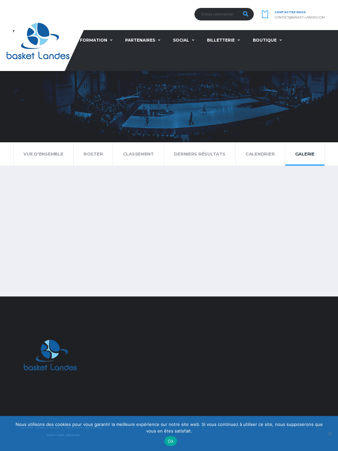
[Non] (329, 433)
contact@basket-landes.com (300, 17)
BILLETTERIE (221, 40)
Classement (138, 153)
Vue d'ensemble (43, 153)
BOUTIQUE (265, 40)
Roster (93, 153)
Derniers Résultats (199, 153)
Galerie (305, 153)
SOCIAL (181, 40)
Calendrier (260, 153)
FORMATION (93, 40)
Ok (171, 441)
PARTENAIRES (140, 40)
